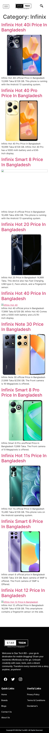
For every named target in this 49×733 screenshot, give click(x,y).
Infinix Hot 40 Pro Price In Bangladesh (21, 93)
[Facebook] (5, 679)
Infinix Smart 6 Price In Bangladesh (22, 524)
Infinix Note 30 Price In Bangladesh (22, 327)
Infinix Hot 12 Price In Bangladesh (23, 593)
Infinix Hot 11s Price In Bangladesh (24, 458)
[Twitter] (13, 679)
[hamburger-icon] (6, 6)
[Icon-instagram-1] (20, 679)
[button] (40, 5)
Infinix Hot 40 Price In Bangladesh (23, 296)
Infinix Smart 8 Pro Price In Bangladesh (21, 392)
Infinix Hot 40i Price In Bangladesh (24, 27)
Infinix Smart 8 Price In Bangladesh (22, 162)
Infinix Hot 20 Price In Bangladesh (23, 227)
